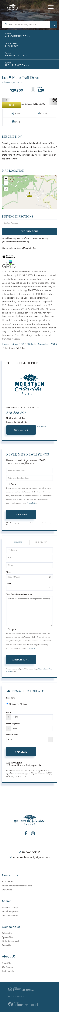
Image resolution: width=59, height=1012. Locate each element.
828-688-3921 (17, 412)
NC (22, 344)
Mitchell (31, 344)
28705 (54, 344)
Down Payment (13, 723)
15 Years (23, 704)
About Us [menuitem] (6, 962)
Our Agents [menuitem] (7, 966)
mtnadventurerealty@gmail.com (31, 857)
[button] (53, 24)
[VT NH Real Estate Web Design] (23, 1004)
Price (8, 712)
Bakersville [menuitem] (7, 933)
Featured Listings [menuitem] (10, 907)
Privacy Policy (31, 503)
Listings (14, 344)
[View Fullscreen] (6, 189)
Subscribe (21, 514)
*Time (8, 583)
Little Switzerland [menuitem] (10, 941)
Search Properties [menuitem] (10, 911)
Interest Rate (12, 734)
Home (5, 344)
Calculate (21, 751)
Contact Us (21, 429)
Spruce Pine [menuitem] (7, 937)
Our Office (7, 889)
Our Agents (41, 426)
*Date (8, 572)
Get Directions (29, 231)
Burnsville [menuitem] (6, 945)
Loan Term (10, 697)
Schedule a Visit (41, 542)
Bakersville (43, 344)
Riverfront (12, 45)
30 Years (12, 704)
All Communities (16, 36)
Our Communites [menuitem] (10, 915)
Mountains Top (15, 55)
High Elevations (16, 65)
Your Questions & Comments (19, 594)
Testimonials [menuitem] (8, 970)
